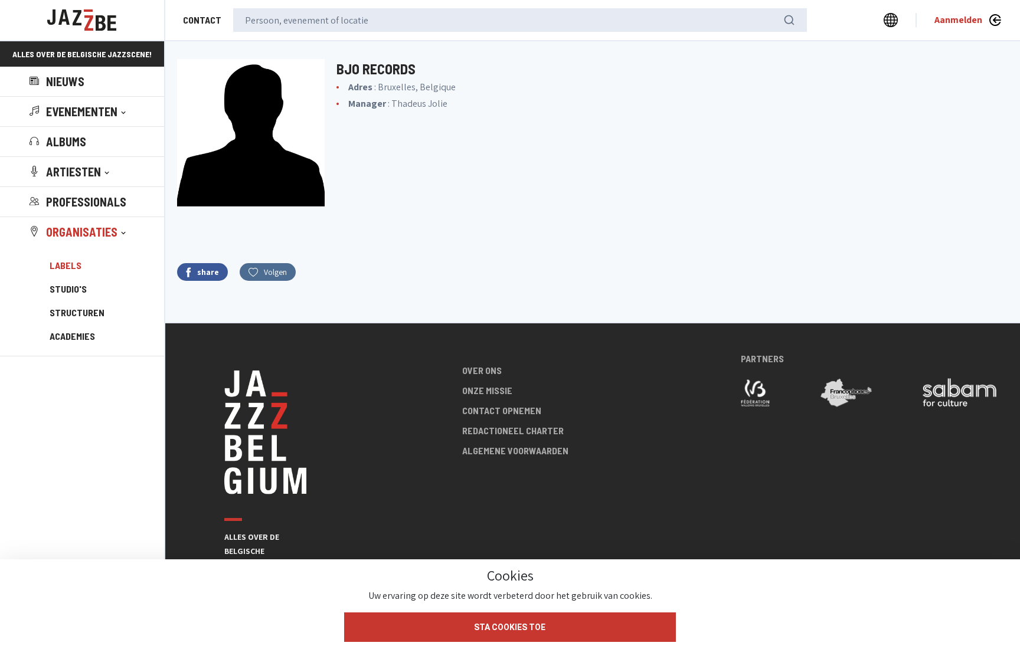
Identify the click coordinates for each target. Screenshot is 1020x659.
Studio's (68, 288)
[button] (79, 111)
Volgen (275, 272)
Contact (202, 19)
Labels (65, 265)
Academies (72, 336)
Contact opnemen (501, 410)
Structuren (77, 312)
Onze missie (487, 390)
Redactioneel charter (513, 430)
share (208, 272)
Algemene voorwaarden (515, 450)
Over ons (482, 370)
